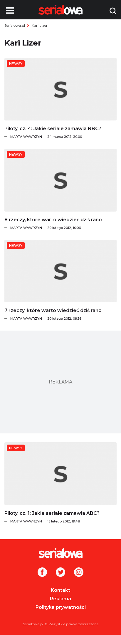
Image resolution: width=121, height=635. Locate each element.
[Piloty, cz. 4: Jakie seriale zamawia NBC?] (60, 89)
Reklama (60, 599)
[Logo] (60, 553)
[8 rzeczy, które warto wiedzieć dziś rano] (60, 180)
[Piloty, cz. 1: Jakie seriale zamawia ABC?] (60, 473)
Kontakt (60, 590)
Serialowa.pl (14, 25)
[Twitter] (60, 572)
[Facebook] (42, 572)
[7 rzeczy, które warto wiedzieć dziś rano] (60, 271)
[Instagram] (79, 572)
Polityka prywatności (61, 607)
